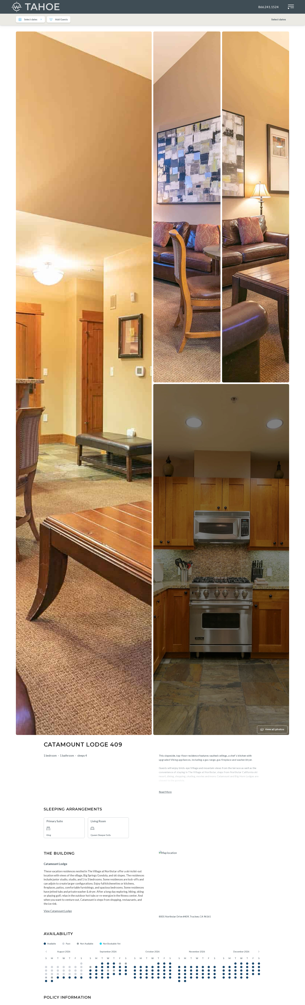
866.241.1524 (268, 7)
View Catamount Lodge (58, 911)
